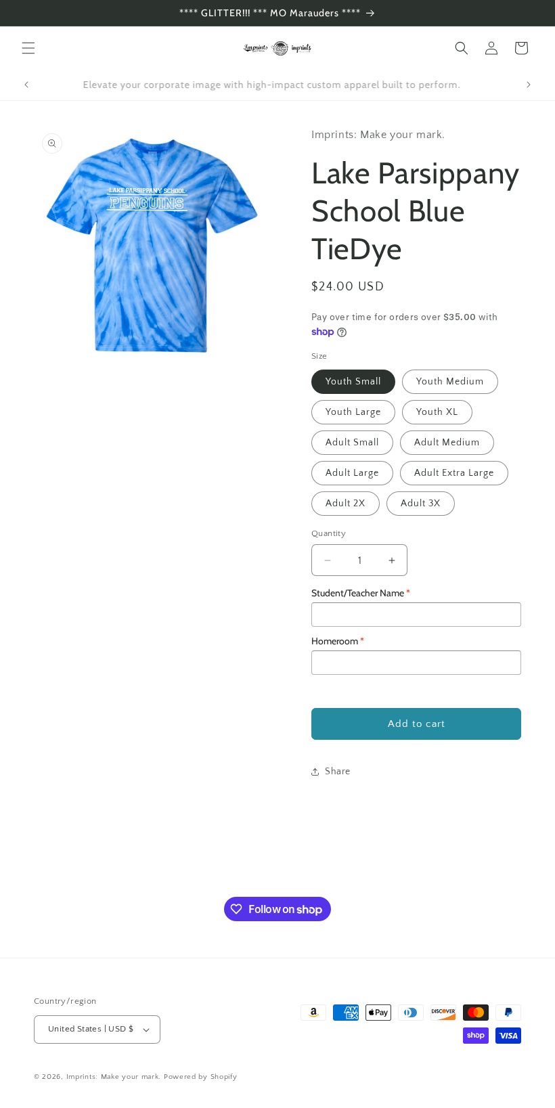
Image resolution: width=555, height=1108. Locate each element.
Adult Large (352, 473)
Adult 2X (345, 503)
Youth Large (353, 412)
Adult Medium (447, 442)
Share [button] (338, 771)
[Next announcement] (528, 84)
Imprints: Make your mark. (114, 1077)
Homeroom (337, 641)
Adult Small (352, 442)
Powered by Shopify (201, 1077)
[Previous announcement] (26, 84)
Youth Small (353, 381)
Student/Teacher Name (360, 593)
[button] (28, 48)
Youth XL (437, 412)
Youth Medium (450, 381)
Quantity (328, 533)
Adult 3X (421, 503)
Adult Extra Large (454, 473)
